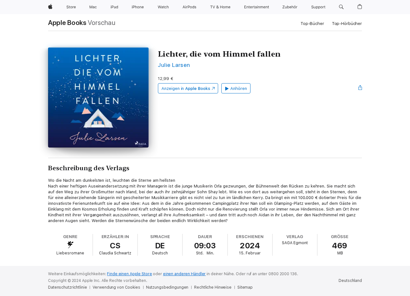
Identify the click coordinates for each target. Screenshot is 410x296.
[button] (341, 7)
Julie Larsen (174, 64)
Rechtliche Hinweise (213, 287)
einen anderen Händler (184, 274)
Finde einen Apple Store (129, 274)
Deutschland (350, 280)
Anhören (238, 88)
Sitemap (245, 287)
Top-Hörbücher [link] (347, 23)
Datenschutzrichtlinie (67, 287)
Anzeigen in (185, 88)
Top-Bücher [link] (312, 23)
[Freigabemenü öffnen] (360, 88)
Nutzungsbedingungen (167, 287)
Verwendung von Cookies (116, 287)
